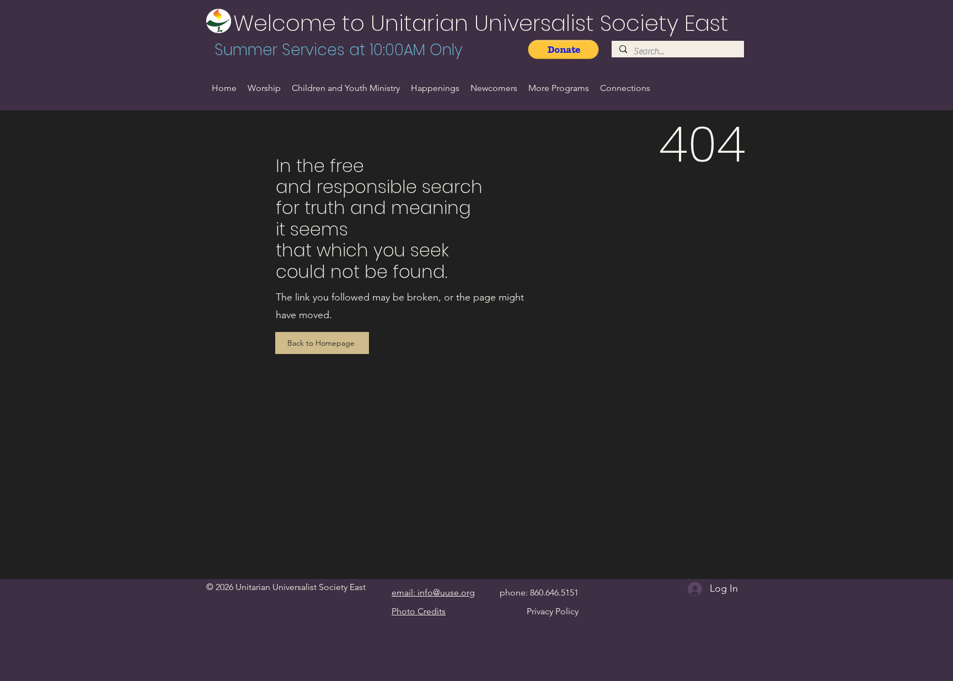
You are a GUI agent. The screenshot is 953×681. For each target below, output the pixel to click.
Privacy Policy (553, 611)
